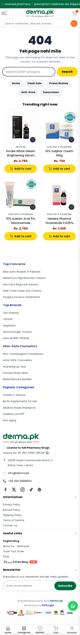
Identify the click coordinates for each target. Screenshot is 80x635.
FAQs (6, 556)
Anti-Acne (28, 92)
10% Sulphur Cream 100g (59, 153)
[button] (33, 140)
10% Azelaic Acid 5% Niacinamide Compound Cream (20, 221)
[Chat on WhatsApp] (73, 606)
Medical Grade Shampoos (19, 408)
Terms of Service (13, 520)
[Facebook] (5, 489)
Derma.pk (56, 601)
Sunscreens (51, 92)
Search (67, 72)
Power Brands (58, 83)
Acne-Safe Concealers (17, 360)
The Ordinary (11, 313)
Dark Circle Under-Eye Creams (22, 291)
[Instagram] (22, 489)
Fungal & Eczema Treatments (21, 297)
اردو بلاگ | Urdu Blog (19, 562)
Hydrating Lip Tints (14, 366)
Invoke (20, 147)
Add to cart (22, 169)
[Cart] (74, 13)
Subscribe (65, 586)
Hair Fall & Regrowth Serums (20, 284)
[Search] (74, 23)
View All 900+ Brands (16, 338)
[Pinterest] (39, 489)
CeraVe (8, 319)
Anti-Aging (9, 420)
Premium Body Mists (15, 373)
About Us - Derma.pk (16, 546)
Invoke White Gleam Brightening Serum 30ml (20, 153)
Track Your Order (13, 551)
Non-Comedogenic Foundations (23, 354)
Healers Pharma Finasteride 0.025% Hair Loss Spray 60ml (59, 221)
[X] (14, 489)
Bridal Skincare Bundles (17, 379)
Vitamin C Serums (14, 395)
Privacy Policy (11, 504)
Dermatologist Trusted (17, 332)
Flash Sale (34, 83)
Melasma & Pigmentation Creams (24, 278)
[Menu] (4, 13)
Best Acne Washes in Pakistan (21, 272)
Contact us (10, 525)
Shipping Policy (12, 515)
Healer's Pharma (59, 147)
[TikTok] (31, 489)
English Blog (11, 541)
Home (16, 83)
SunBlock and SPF (14, 414)
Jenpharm (9, 325)
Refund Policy (11, 510)
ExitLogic (48, 605)
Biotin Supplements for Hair (20, 401)
